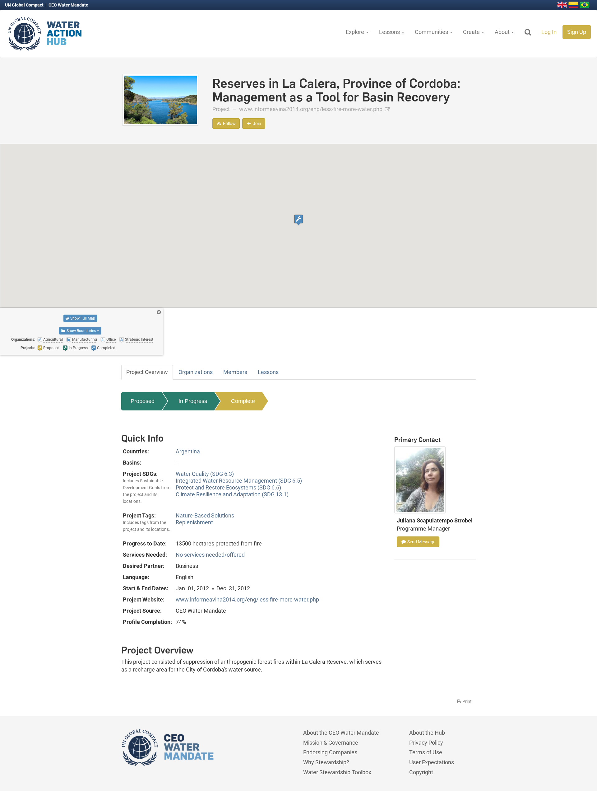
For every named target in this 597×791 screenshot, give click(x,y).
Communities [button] (432, 32)
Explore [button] (355, 32)
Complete (243, 401)
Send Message (420, 541)
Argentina (188, 451)
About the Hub (427, 732)
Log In (549, 32)
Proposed (143, 401)
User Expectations (431, 762)
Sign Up (576, 32)
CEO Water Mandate (68, 4)
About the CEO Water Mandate (341, 732)
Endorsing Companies (330, 752)
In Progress (192, 401)
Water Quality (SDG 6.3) (205, 473)
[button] (298, 220)
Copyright (421, 772)
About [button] (503, 32)
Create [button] (472, 32)
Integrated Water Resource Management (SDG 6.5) (239, 480)
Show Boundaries (81, 331)
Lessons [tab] (268, 372)
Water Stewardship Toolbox (337, 772)
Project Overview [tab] (147, 372)
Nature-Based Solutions (205, 515)
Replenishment (194, 522)
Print (466, 701)
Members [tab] (235, 372)
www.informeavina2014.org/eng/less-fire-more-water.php (311, 109)
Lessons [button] (390, 32)
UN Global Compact (24, 4)
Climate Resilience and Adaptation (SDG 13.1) (232, 494)
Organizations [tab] (195, 372)
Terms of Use (425, 752)
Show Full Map (82, 318)
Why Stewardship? (326, 762)
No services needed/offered (210, 554)
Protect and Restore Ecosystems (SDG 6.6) (228, 487)
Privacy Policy (426, 742)
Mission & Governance (330, 742)
